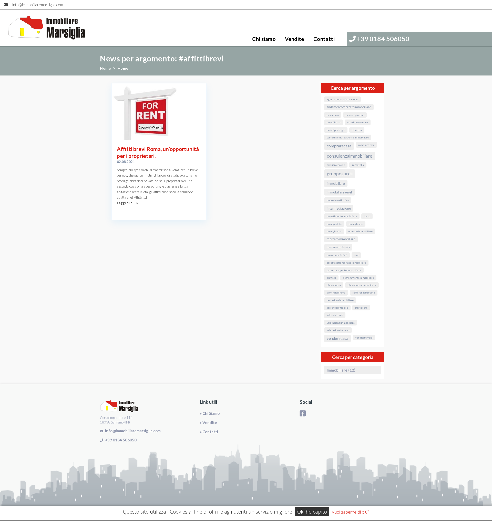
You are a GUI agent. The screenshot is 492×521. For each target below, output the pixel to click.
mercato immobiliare (360, 231)
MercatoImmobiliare (341, 239)
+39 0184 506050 (382, 38)
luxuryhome (356, 223)
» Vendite (208, 422)
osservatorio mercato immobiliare (346, 262)
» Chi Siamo (210, 413)
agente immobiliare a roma (342, 99)
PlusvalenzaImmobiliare (362, 285)
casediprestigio (336, 130)
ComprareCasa (339, 146)
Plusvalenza (334, 285)
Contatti (324, 39)
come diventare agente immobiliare (348, 137)
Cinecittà (357, 130)
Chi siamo (264, 39)
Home (105, 68)
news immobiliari (337, 255)
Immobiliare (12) (341, 370)
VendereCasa (337, 338)
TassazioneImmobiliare (340, 300)
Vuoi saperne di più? (350, 512)
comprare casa (366, 144)
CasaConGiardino (355, 114)
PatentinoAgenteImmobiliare (344, 270)
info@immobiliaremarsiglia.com (37, 4)
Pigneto (331, 277)
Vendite (294, 39)
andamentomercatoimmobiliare (349, 107)
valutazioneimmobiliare (341, 322)
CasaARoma (333, 114)
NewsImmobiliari (338, 247)
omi (356, 255)
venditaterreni (364, 337)
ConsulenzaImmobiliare (349, 156)
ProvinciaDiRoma (336, 292)
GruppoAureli (340, 173)
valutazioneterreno (338, 330)
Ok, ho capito (312, 511)
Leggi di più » (127, 203)
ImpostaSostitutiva (338, 200)
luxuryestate (334, 223)
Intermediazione (339, 208)
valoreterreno (335, 315)
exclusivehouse (336, 164)
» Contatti (209, 431)
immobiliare (336, 183)
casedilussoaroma (357, 122)
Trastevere (361, 307)
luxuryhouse (334, 231)
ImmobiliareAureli (340, 192)
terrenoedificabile (337, 307)
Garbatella (358, 164)
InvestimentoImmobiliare (342, 216)
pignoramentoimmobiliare (358, 277)
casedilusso (333, 122)
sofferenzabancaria (363, 292)
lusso (367, 216)
